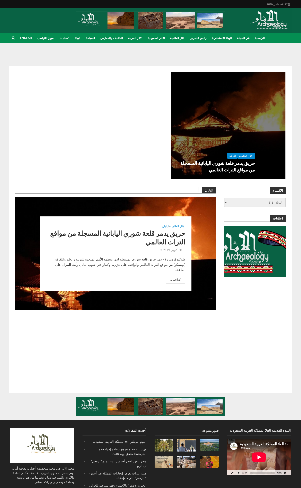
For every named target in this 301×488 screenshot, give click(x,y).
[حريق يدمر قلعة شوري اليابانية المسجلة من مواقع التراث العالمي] (228, 125)
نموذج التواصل (45, 38)
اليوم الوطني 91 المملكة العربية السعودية (119, 441)
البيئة (77, 38)
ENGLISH (26, 38)
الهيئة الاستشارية (222, 38)
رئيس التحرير (199, 38)
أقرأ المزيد (175, 279)
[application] (259, 457)
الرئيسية (260, 38)
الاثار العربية (135, 38)
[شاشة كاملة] (232, 472)
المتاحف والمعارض (111, 38)
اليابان (232, 156)
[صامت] (238, 472)
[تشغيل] (285, 472)
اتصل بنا (64, 38)
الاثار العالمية (177, 38)
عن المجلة (243, 38)
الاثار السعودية (156, 38)
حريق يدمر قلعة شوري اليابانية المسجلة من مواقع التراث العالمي (217, 166)
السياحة (90, 38)
